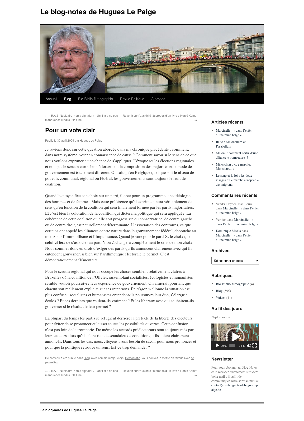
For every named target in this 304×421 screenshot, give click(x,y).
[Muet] (249, 345)
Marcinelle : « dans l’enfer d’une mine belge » (234, 132)
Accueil (51, 98)
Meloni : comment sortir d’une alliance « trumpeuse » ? (237, 155)
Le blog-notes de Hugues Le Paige (98, 11)
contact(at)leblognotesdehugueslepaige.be (234, 387)
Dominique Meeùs (228, 230)
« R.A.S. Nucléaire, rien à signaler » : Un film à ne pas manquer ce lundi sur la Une (81, 117)
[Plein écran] (254, 345)
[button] (235, 337)
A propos (158, 98)
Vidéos (220, 297)
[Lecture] (217, 345)
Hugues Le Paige (91, 140)
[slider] (232, 345)
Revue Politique (132, 98)
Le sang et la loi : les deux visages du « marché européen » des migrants (237, 179)
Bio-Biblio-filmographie (95, 98)
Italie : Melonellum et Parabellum (231, 143)
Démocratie (132, 358)
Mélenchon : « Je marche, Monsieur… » (233, 166)
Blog (67, 98)
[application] (235, 337)
